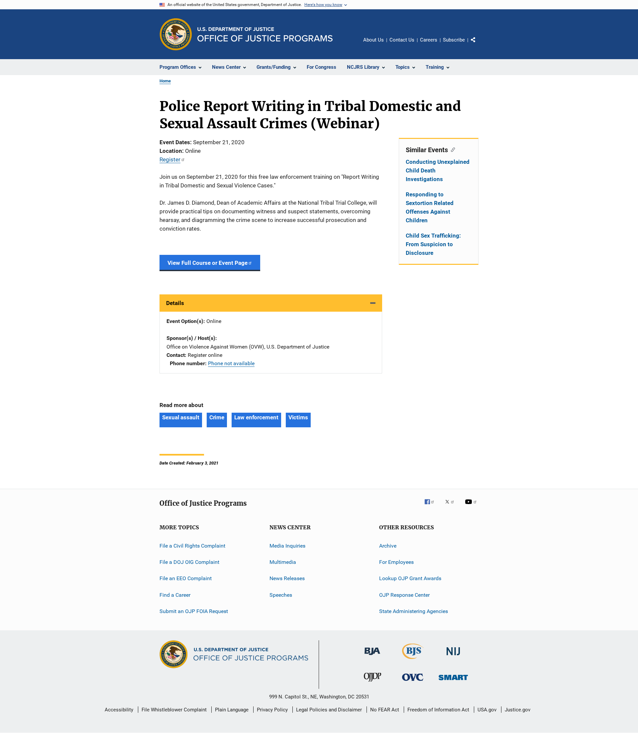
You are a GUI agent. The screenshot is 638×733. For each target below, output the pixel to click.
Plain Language (232, 710)
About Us (373, 40)
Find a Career (175, 595)
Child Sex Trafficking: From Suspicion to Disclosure (433, 244)
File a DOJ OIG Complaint (189, 562)
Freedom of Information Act (438, 710)
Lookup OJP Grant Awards (410, 578)
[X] (452, 506)
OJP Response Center (404, 595)
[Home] (265, 34)
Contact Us (401, 40)
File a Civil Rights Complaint (192, 546)
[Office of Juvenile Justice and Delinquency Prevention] (372, 682)
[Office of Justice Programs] (176, 34)
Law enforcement (256, 417)
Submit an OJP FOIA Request (194, 611)
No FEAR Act (384, 710)
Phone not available (231, 363)
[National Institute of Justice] (453, 656)
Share (478, 44)
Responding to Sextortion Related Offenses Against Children (430, 207)
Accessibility (119, 710)
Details (175, 303)
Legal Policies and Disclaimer (329, 710)
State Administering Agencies (413, 611)
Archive (387, 546)
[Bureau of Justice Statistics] (413, 660)
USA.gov (487, 710)
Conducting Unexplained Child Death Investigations (438, 170)
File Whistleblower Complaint (174, 710)
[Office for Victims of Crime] (412, 682)
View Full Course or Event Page (207, 263)
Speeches (280, 595)
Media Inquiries (287, 546)
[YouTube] (472, 506)
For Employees (396, 562)
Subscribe (454, 40)
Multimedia (282, 562)
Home (165, 80)
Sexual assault (180, 417)
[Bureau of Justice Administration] (372, 656)
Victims (298, 417)
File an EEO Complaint (186, 578)
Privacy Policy (272, 710)
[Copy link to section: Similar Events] (451, 149)
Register (170, 159)
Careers (428, 40)
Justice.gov (517, 710)
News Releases (287, 578)
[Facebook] (432, 506)
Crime (217, 417)
